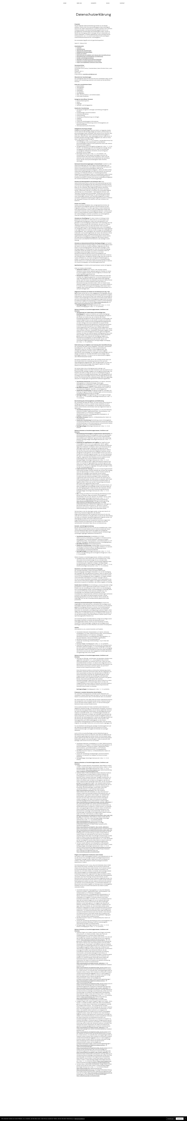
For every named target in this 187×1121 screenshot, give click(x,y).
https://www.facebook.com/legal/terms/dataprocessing (90, 980)
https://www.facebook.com (83, 821)
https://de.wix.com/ (91, 499)
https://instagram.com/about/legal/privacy (87, 771)
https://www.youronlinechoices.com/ (84, 303)
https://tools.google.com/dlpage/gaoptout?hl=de (100, 1072)
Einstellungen (170, 1118)
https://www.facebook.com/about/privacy (87, 822)
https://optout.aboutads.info (101, 302)
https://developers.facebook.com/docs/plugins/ (93, 939)
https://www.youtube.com (83, 1068)
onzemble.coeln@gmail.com (90, 74)
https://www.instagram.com (93, 770)
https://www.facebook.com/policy (85, 784)
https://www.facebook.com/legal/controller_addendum (90, 963)
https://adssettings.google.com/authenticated (88, 851)
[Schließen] (185, 1118)
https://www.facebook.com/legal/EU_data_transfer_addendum (92, 827)
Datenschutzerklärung (93, 14)
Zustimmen (179, 1118)
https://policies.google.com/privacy (102, 847)
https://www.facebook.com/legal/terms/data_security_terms (92, 967)
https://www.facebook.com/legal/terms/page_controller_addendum (94, 802)
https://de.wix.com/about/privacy (85, 501)
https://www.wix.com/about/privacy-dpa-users (88, 502)
